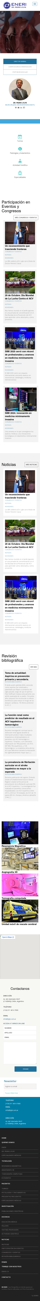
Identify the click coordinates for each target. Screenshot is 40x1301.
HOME (4, 1138)
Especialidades (20, 177)
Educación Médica (9, 1222)
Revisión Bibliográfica (11, 1256)
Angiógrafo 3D (8, 1170)
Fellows (5, 1226)
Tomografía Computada (12, 1174)
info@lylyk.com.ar (9, 1019)
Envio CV (5, 1271)
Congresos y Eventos (11, 1252)
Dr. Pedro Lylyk (8, 1151)
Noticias (5, 1244)
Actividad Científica (20, 165)
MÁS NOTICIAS (31, 464)
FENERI (4, 1262)
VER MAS (33, 667)
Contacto (6, 1277)
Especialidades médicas (11, 1155)
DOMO (36, 1296)
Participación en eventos (13, 1248)
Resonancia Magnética (11, 1166)
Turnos (20, 141)
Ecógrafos (6, 1178)
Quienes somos (8, 1142)
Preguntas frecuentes (11, 1196)
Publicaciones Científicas (12, 1211)
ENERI (4, 1147)
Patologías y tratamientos (20, 153)
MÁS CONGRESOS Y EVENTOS (26, 217)
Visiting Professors (10, 1230)
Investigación (8, 1206)
